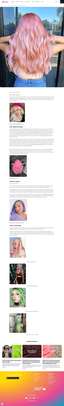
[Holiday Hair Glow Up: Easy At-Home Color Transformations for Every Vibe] (32, 351)
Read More (24, 368)
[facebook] (37, 389)
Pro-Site (50, 383)
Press (50, 379)
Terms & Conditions (53, 381)
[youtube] (44, 389)
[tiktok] (39, 389)
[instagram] (35, 389)
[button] (2, 404)
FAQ (35, 375)
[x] (42, 389)
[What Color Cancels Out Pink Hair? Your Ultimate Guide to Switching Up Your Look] (52, 351)
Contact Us (37, 377)
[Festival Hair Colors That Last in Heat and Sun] (11, 351)
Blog (36, 381)
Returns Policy (51, 377)
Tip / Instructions (38, 378)
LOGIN (56, 1)
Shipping (50, 375)
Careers (36, 379)
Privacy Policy (51, 382)
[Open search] (58, 1)
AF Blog (14, 5)
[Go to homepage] (5, 2)
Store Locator (51, 378)
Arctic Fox (11, 5)
